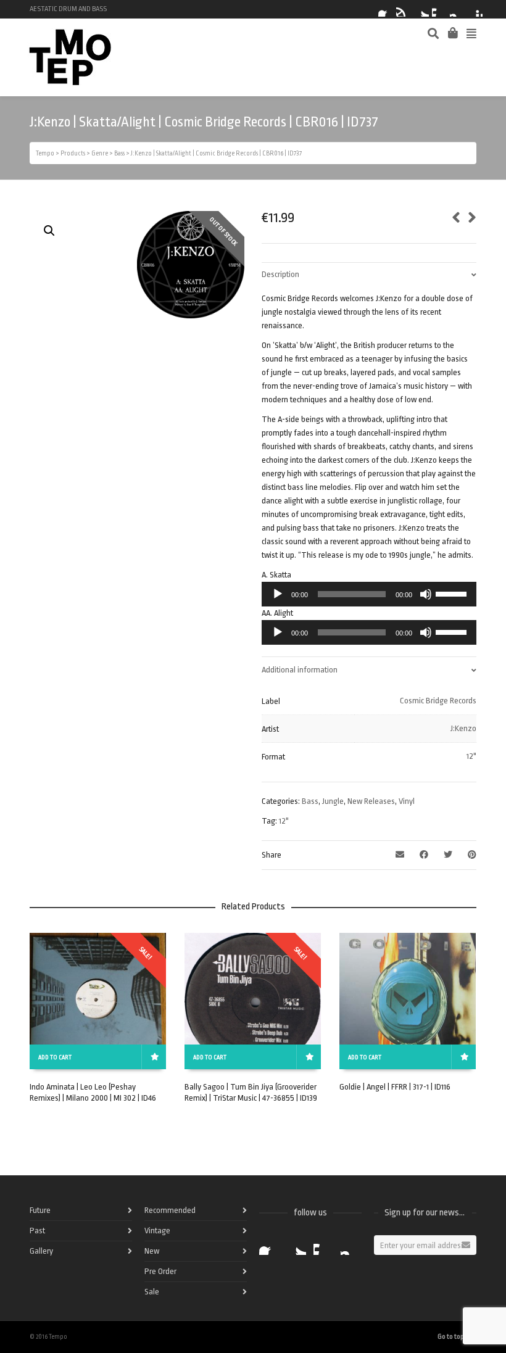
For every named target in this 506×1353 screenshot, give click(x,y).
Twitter (421, 9)
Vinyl (407, 801)
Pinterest (475, 9)
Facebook (385, 9)
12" (471, 756)
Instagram (457, 9)
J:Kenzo (463, 728)
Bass (310, 801)
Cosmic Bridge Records (438, 700)
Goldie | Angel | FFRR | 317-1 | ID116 (394, 1086)
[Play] (278, 594)
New (151, 1251)
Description (280, 274)
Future (40, 1210)
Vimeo (439, 9)
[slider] (453, 593)
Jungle (333, 801)
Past (37, 1230)
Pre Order (160, 1271)
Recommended (170, 1210)
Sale (151, 1291)
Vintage (157, 1230)
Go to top (451, 1337)
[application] (369, 594)
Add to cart (55, 1057)
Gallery (41, 1251)
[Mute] (426, 594)
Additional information (300, 669)
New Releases (371, 801)
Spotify (403, 9)
